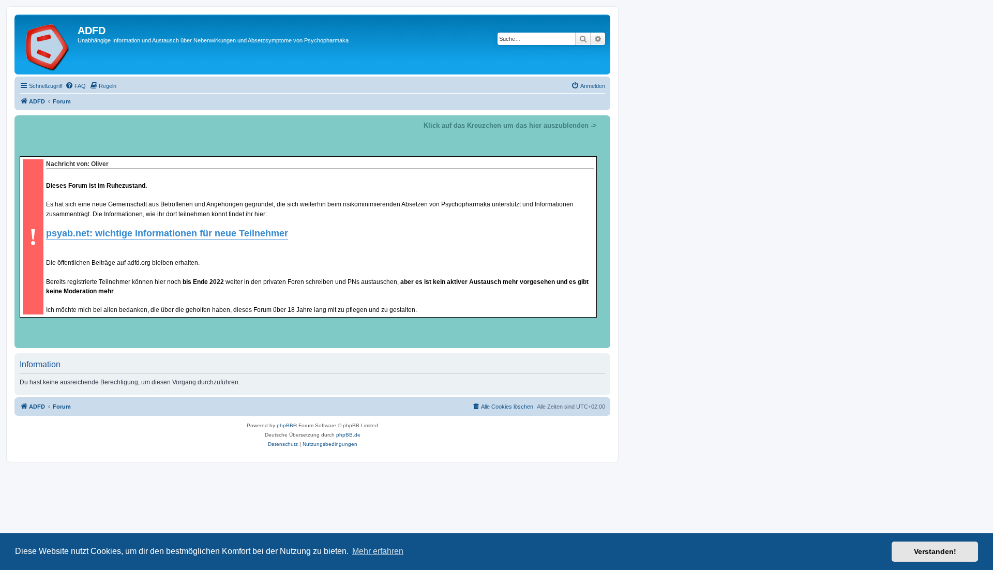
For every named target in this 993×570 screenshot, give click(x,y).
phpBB (285, 425)
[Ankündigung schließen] (602, 124)
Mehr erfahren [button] (377, 551)
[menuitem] (75, 86)
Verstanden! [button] (935, 551)
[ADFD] (47, 44)
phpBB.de (348, 435)
